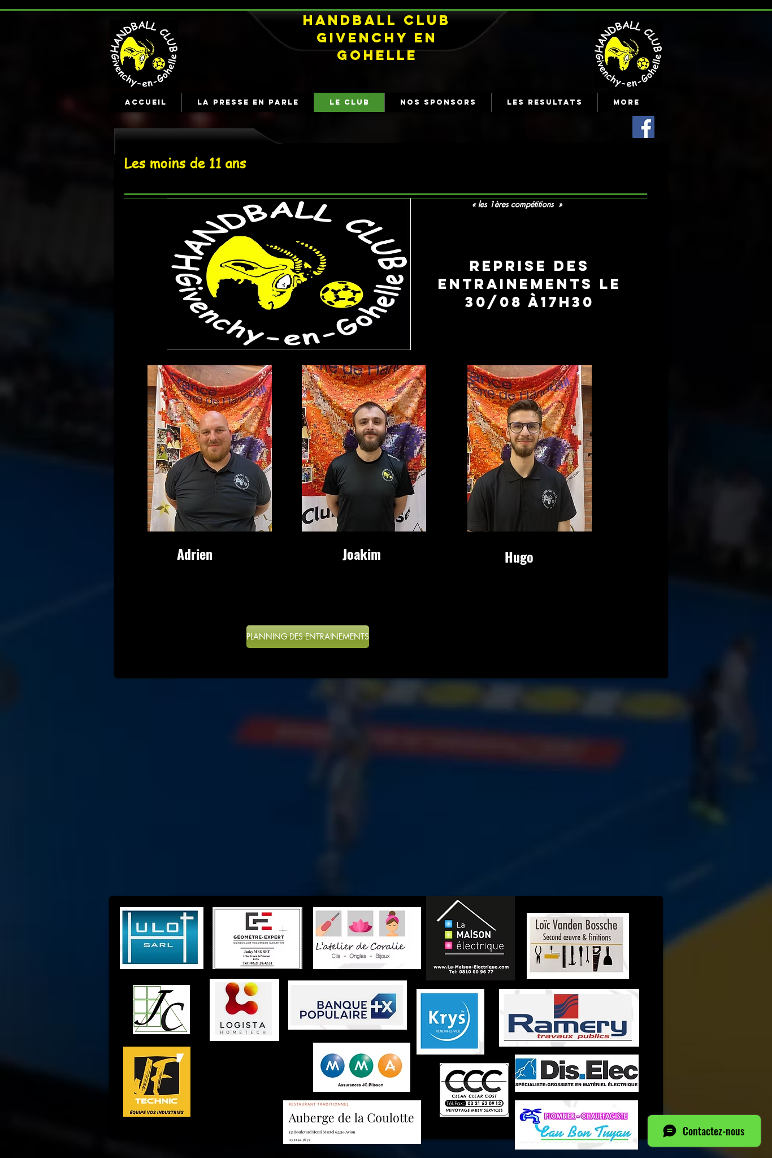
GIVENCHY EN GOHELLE (376, 46)
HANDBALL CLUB (377, 19)
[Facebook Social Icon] (643, 127)
